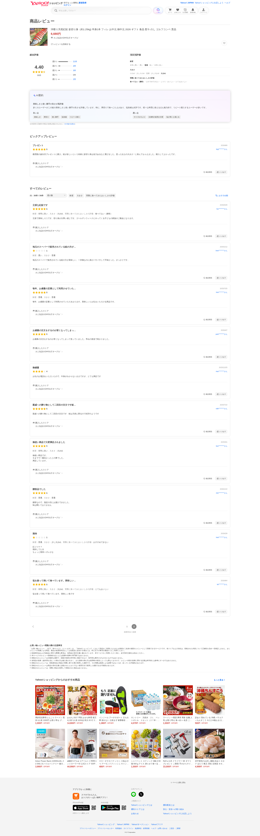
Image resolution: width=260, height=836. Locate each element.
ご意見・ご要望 (174, 828)
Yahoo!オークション (140, 824)
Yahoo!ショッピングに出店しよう (209, 3)
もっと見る (218, 680)
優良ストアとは (137, 809)
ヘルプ (227, 3)
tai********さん (222, 584)
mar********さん (221, 371)
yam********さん (221, 334)
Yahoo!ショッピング (106, 824)
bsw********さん (221, 251)
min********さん (221, 493)
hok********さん (221, 537)
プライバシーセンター (106, 828)
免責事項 (138, 828)
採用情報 (146, 828)
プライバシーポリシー (88, 828)
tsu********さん (222, 209)
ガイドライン (128, 828)
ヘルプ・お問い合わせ (159, 828)
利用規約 (118, 828)
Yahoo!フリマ (157, 824)
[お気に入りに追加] (224, 43)
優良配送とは (168, 805)
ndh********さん (221, 409)
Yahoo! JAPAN (187, 3)
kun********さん (221, 446)
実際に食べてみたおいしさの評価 (100, 195)
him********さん (221, 292)
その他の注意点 (69, 124)
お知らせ (135, 813)
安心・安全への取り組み (173, 809)
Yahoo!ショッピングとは (141, 805)
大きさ (80, 195)
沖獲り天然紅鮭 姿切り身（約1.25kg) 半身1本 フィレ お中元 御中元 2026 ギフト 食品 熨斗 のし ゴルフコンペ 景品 (113, 29)
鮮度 (71, 195)
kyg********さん (221, 149)
